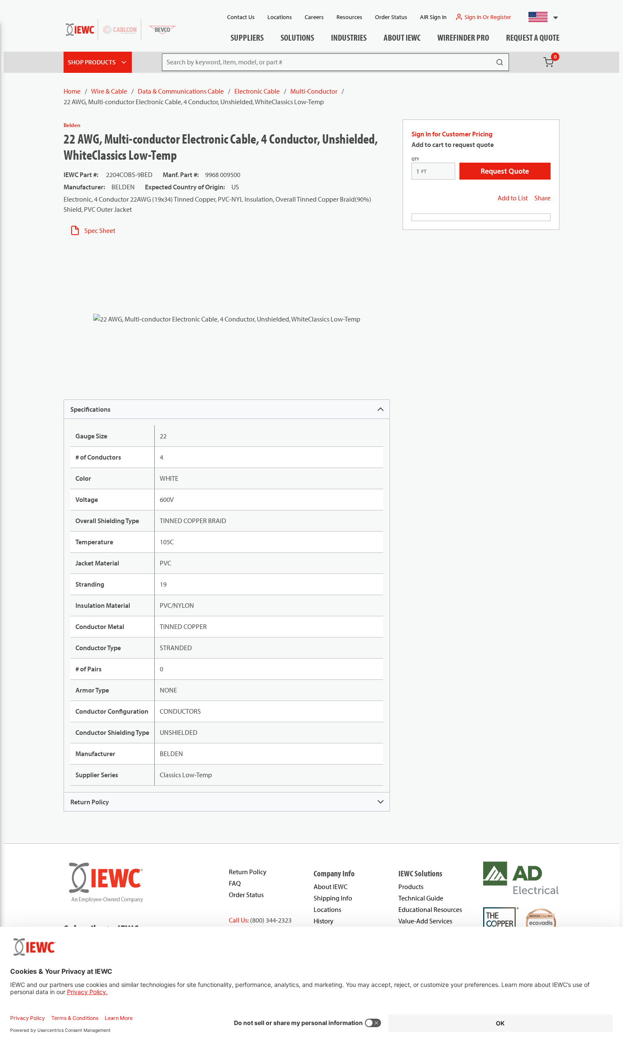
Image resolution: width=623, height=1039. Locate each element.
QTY (415, 159)
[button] (539, 16)
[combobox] (539, 16)
